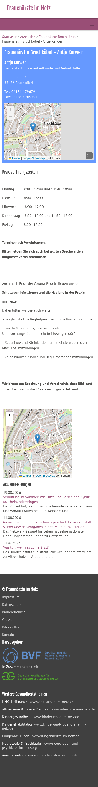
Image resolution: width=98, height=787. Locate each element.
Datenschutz (11, 604)
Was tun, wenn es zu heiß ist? (26, 547)
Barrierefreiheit (13, 612)
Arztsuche (27, 36)
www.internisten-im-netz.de (73, 709)
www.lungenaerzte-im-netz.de (55, 736)
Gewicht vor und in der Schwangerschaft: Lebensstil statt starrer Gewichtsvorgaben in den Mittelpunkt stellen (47, 524)
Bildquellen (11, 627)
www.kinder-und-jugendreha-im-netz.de (44, 726)
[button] (33, 127)
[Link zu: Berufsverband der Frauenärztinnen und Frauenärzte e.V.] (36, 662)
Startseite (9, 36)
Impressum (10, 597)
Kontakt (8, 634)
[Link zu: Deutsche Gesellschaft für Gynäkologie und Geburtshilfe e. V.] (31, 681)
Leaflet (16, 158)
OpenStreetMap (35, 158)
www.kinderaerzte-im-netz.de (56, 716)
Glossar (8, 619)
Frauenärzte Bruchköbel (57, 36)
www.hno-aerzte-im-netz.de (51, 701)
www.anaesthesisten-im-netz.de (53, 755)
